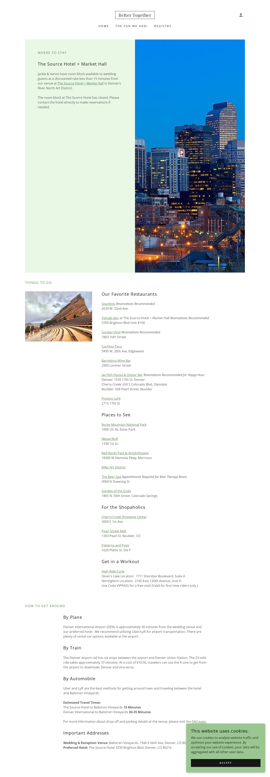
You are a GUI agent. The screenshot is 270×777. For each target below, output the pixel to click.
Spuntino (108, 304)
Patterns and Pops (115, 545)
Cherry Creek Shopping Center (124, 517)
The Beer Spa (111, 477)
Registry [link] (163, 26)
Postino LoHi (111, 398)
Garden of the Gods (116, 491)
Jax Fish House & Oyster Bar (122, 375)
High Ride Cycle (113, 571)
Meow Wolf (110, 439)
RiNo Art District (114, 467)
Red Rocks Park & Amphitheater (125, 453)
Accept (226, 763)
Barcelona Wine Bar (116, 360)
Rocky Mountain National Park (124, 424)
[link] (135, 15)
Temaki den (110, 318)
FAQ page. (199, 721)
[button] (241, 15)
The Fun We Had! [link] (131, 26)
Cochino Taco (112, 346)
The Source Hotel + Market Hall (81, 83)
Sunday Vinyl (111, 332)
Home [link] (103, 26)
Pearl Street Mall (114, 531)
